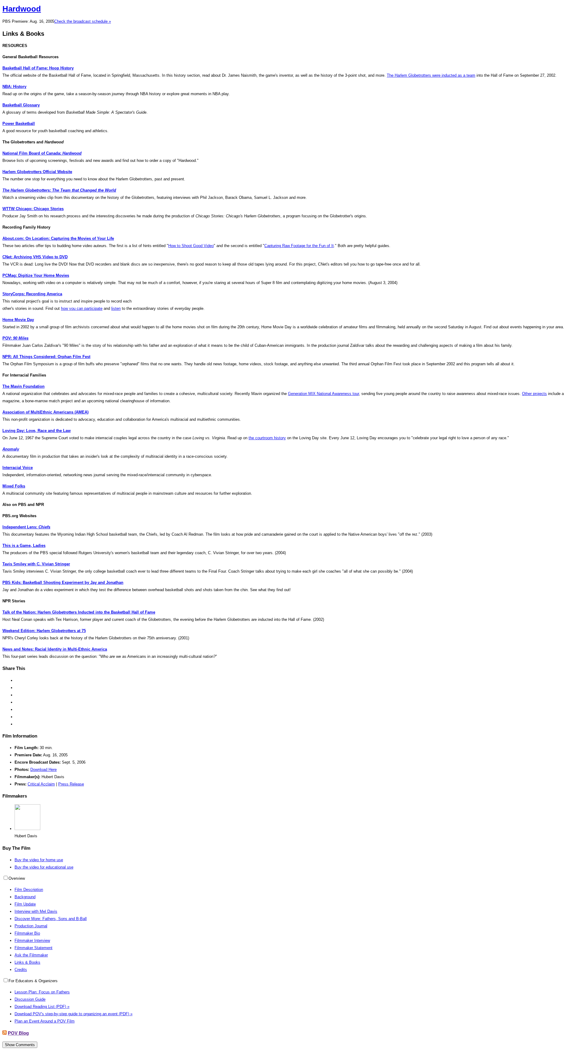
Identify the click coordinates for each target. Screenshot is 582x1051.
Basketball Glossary (21, 105)
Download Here (43, 769)
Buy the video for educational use (44, 867)
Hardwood (21, 8)
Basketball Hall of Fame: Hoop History (38, 68)
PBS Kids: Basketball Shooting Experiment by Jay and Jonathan (62, 582)
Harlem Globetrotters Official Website (37, 171)
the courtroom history (267, 438)
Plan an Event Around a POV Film (45, 1021)
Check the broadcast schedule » (82, 21)
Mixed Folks (13, 486)
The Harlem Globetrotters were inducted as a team (431, 75)
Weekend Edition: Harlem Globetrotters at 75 (44, 630)
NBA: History (14, 86)
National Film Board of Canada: (42, 153)
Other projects (534, 393)
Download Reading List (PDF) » (42, 1006)
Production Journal (31, 926)
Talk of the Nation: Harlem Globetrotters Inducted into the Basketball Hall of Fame (78, 612)
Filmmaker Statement (33, 948)
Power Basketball (18, 123)
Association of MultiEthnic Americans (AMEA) (45, 412)
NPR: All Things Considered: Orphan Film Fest (46, 356)
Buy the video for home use (39, 860)
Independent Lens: (26, 527)
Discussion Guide (30, 999)
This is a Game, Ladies (23, 545)
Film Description (29, 889)
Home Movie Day (18, 319)
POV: (15, 338)
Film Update (25, 904)
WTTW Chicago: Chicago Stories (33, 208)
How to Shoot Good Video (191, 245)
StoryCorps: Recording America (32, 294)
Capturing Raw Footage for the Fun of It (299, 245)
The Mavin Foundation (23, 386)
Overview (16, 878)
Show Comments (20, 1045)
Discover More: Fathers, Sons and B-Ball (51, 918)
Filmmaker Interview (32, 940)
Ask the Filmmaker (31, 955)
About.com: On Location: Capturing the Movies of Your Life (58, 238)
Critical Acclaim (41, 784)
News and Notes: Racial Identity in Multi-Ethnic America (54, 649)
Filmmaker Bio (27, 933)
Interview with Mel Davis (36, 911)
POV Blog (18, 1033)
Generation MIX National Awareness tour (323, 393)
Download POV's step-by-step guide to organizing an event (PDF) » (73, 1014)
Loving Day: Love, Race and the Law (36, 430)
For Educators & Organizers (33, 981)
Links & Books (27, 962)
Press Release (71, 784)
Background (25, 897)
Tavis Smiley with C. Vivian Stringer (36, 564)
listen (116, 308)
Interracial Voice (17, 467)
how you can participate (81, 308)
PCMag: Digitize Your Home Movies (35, 275)
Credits (21, 969)
